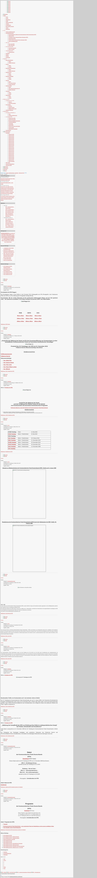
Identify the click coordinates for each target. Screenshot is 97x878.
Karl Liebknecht (12, 233)
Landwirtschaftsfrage (12, 122)
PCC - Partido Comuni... (9, 225)
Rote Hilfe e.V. (8, 216)
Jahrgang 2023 (11, 138)
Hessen (7, 64)
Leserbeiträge (8, 25)
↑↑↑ (1, 875)
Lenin (2, 239)
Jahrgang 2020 (11, 142)
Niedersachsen (8, 72)
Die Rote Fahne (5, 234)
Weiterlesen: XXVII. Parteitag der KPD (7, 706)
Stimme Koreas (8, 220)
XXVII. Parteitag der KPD (7, 273)
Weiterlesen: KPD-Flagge (5, 324)
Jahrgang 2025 (11, 135)
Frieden (12, 239)
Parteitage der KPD (9, 387)
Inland (7, 18)
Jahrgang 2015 (11, 149)
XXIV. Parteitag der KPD (7, 840)
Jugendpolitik (11, 124)
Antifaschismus (8, 237)
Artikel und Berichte (9, 22)
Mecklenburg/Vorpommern (10, 68)
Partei (7, 17)
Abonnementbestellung (10, 164)
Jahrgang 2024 (11, 137)
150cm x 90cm (29, 321)
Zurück (4, 860)
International (8, 19)
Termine (7, 56)
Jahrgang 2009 (11, 157)
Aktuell (10, 61)
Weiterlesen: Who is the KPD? (6, 636)
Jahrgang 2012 (11, 153)
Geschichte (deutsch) (12, 48)
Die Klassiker (8, 104)
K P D (8, 425)
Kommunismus (5, 233)
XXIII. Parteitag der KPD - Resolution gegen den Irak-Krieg (13, 846)
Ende (4, 868)
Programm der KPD (12, 38)
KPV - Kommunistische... (9, 219)
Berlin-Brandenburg (9, 60)
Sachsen (7, 80)
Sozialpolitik (11, 123)
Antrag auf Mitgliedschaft (10, 31)
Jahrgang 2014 (11, 150)
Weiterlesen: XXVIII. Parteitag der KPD (8, 415)
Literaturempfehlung (9, 110)
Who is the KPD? (12, 45)
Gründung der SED (12, 118)
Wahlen (7, 54)
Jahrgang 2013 (11, 151)
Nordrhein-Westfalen (9, 76)
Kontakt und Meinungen (13, 115)
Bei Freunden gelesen (10, 26)
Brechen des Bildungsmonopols (14, 120)
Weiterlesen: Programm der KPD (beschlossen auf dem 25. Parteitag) (13, 829)
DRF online (8, 162)
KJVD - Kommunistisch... (9, 209)
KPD (13, 237)
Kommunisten (10, 236)
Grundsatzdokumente (10, 33)
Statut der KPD (11, 35)
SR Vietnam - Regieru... (9, 224)
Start (4, 859)
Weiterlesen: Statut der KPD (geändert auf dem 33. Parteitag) (12, 787)
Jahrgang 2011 (11, 154)
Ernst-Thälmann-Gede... (9, 210)
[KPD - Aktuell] (3, 872)
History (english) (11, 49)
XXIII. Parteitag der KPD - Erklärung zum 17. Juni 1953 (13, 847)
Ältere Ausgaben (11, 161)
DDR (4, 239)
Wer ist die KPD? (12, 44)
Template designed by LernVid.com (16, 876)
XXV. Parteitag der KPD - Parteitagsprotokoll (11, 838)
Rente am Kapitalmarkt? (7, 260)
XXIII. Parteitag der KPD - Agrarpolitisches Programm (12, 843)
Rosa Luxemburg (5, 240)
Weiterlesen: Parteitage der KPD (6, 451)
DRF (10, 234)
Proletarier (8, 239)
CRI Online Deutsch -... (9, 223)
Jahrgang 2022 (11, 139)
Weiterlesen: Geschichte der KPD (7, 613)
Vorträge (7, 23)
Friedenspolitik (11, 127)
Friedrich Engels (11, 107)
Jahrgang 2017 (11, 146)
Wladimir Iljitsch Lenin (12, 108)
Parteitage (8, 53)
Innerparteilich (8, 130)
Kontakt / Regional (12, 62)
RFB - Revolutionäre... (9, 213)
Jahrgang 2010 (11, 155)
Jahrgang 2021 (11, 141)
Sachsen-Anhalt (9, 85)
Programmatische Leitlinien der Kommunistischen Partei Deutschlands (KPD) (22, 34)
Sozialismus (4, 236)
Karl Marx (10, 106)
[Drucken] (5, 279)
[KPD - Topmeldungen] (35, 872)
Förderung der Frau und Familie (14, 126)
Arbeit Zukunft (7, 208)
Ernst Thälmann (11, 240)
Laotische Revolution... (9, 227)
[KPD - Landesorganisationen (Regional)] (23, 872)
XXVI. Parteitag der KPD (7, 274)
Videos (7, 27)
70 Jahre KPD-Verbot (7, 258)
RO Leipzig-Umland (12, 83)
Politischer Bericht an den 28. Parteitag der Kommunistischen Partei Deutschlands (29, 407)
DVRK (7, 21)
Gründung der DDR (12, 119)
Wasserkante (8, 95)
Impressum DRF (9, 165)
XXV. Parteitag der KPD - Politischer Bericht (11, 836)
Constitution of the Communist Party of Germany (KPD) (18, 37)
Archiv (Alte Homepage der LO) (14, 88)
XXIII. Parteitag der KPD (7, 842)
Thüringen (8, 91)
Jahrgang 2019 (11, 143)
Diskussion (8, 29)
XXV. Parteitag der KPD (7, 271)
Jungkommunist (11, 52)
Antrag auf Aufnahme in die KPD (9, 839)
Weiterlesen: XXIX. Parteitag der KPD (7, 371)
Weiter (4, 867)
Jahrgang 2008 (11, 158)
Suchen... (2, 174)
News (10, 114)
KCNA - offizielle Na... (9, 221)
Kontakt (10, 75)
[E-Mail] (5, 280)
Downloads (8, 57)
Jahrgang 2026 (11, 134)
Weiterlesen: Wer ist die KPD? (6, 658)
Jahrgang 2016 (11, 147)
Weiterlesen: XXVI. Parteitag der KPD (7, 735)
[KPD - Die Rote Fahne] (11, 872)
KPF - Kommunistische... (9, 206)
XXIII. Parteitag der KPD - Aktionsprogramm (11, 844)
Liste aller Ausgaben (12, 103)
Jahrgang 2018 (11, 145)
